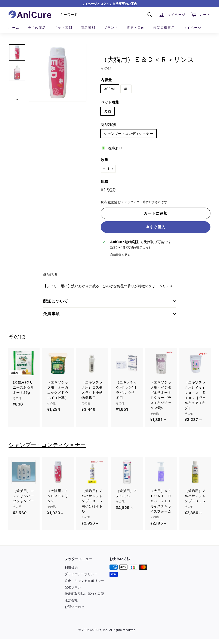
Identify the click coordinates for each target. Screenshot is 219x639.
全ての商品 (37, 27)
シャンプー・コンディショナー (128, 133)
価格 (104, 181)
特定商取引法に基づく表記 (84, 594)
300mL (110, 89)
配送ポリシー (74, 587)
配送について (55, 301)
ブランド (111, 27)
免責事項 (51, 313)
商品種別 (88, 27)
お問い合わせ (74, 607)
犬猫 (107, 111)
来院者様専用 (164, 27)
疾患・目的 (136, 27)
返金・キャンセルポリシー (84, 581)
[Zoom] (57, 72)
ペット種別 (63, 27)
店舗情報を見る (120, 254)
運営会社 (71, 600)
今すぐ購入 (156, 227)
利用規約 (71, 568)
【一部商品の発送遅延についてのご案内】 (109, 3)
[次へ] (17, 97)
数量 (104, 160)
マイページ (192, 27)
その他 (106, 68)
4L (126, 89)
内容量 (106, 80)
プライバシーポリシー (81, 574)
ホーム (14, 27)
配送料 (112, 202)
